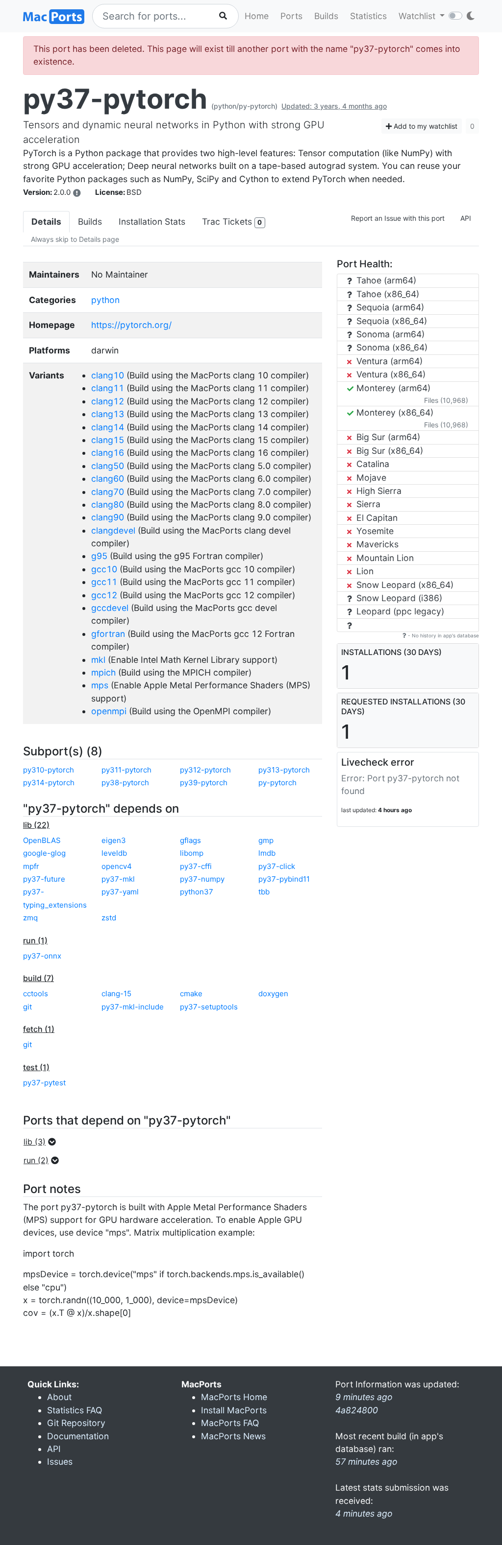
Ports (291, 16)
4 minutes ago (364, 1513)
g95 (99, 556)
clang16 (107, 452)
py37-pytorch (115, 99)
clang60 (107, 478)
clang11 (107, 388)
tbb (264, 891)
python (105, 300)
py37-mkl (118, 879)
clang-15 (116, 993)
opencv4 (116, 866)
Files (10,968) (446, 400)
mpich (103, 672)
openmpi (108, 711)
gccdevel (109, 608)
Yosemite (374, 531)
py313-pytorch (284, 769)
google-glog (44, 853)
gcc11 (104, 582)
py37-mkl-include (132, 1006)
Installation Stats (152, 221)
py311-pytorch (126, 769)
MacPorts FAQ (230, 1423)
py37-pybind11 (284, 879)
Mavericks (376, 544)
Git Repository (76, 1423)
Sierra (367, 504)
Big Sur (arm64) (387, 437)
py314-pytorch (49, 782)
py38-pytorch (125, 782)
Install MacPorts (234, 1410)
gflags (190, 840)
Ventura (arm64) (388, 361)
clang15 (107, 440)
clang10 (107, 375)
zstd (108, 917)
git (27, 1006)
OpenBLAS (42, 840)
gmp (266, 840)
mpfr (31, 866)
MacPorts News (233, 1436)
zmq (30, 917)
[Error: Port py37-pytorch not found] (77, 193)
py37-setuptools (209, 1006)
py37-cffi (196, 866)
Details (46, 221)
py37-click (276, 866)
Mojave (370, 477)
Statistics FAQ (74, 1410)
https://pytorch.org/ (131, 325)
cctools (35, 993)
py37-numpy (202, 879)
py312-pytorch (205, 769)
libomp (191, 853)
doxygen (273, 993)
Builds (326, 16)
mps (99, 685)
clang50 (107, 466)
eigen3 (113, 840)
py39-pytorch (203, 782)
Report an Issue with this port (398, 218)
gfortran (108, 634)
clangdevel (113, 530)
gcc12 (104, 595)
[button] (42, 1141)
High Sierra (378, 491)
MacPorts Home (234, 1397)
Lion (364, 571)
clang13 (107, 414)
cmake (191, 993)
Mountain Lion (384, 558)
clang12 (107, 401)
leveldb (114, 853)
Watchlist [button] (418, 16)
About (59, 1397)
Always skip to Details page (75, 239)
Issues (60, 1461)
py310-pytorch (48, 769)
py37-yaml (120, 891)
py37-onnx (42, 955)
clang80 (107, 504)
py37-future (44, 879)
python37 (196, 891)
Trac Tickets (232, 221)
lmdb (267, 853)
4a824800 (356, 1410)
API (465, 218)
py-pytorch (277, 782)
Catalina (371, 464)
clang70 (107, 492)
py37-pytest (44, 1082)
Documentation (78, 1436)
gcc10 (104, 569)
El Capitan (376, 518)
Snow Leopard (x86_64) (403, 585)
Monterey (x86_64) (393, 412)
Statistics (368, 16)
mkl (98, 660)
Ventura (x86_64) (390, 374)
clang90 (107, 517)
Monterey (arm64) (392, 388)
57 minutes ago (366, 1461)
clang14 (107, 427)
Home (257, 16)
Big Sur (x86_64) (388, 450)
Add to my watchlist (424, 126)
